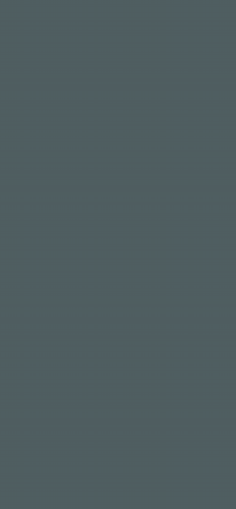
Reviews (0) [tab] (54, 143)
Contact (176, 10)
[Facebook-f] (26, 461)
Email (88, 257)
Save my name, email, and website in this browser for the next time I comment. (80, 275)
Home (57, 10)
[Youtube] (39, 461)
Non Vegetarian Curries (142, 82)
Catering (105, 10)
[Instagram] (30, 461)
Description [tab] (31, 143)
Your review (31, 234)
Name (27, 257)
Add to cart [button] (72, 378)
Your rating (31, 219)
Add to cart (145, 70)
